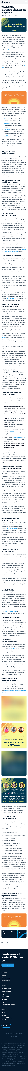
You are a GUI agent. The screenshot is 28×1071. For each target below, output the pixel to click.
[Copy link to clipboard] (10, 942)
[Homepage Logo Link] (5, 2)
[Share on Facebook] (7, 942)
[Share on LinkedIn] (2, 942)
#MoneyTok (12, 648)
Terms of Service (9, 1033)
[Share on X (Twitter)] (5, 942)
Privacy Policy (19, 1033)
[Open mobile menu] (26, 2)
